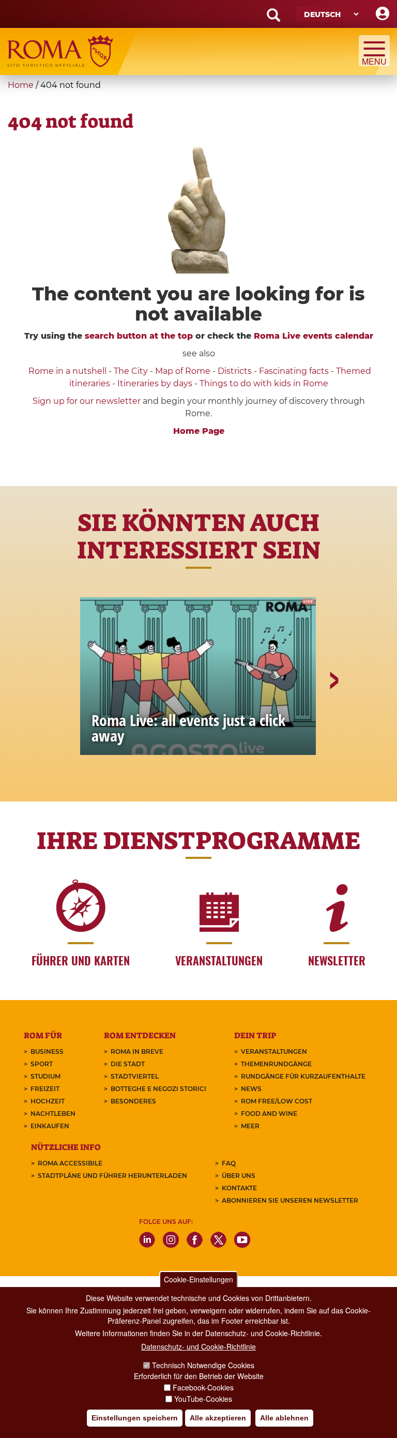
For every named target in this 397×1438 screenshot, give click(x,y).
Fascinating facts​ (294, 371)
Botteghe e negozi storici (158, 1089)
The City (131, 371)
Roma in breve (137, 1051)
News (251, 1089)
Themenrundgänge (276, 1064)
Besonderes (133, 1101)
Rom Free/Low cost (276, 1101)
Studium (45, 1076)
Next (333, 716)
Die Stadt (128, 1064)
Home (21, 85)
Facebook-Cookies (203, 1387)
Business (47, 1051)
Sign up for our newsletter (88, 401)
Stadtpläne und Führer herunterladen (112, 1175)
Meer (250, 1126)
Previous (64, 716)
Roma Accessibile (70, 1163)
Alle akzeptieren (218, 1418)
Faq (229, 1163)
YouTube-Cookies (203, 1399)
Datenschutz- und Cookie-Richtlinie (198, 1346)
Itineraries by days (154, 383)
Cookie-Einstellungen (198, 1279)
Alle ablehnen (284, 1418)
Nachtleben (52, 1113)
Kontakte (239, 1188)
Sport (41, 1064)
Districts (235, 371)
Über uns (238, 1175)
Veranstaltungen (274, 1051)
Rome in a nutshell (67, 371)
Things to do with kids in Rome (264, 383)
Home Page (198, 431)
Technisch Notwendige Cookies (203, 1365)
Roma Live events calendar (313, 336)
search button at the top (139, 336)
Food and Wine (269, 1113)
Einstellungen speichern (134, 1418)
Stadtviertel (135, 1076)
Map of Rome (182, 371)
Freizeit (44, 1089)
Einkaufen (49, 1126)
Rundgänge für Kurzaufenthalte (303, 1076)
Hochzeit (47, 1101)
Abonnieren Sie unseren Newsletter (290, 1200)
